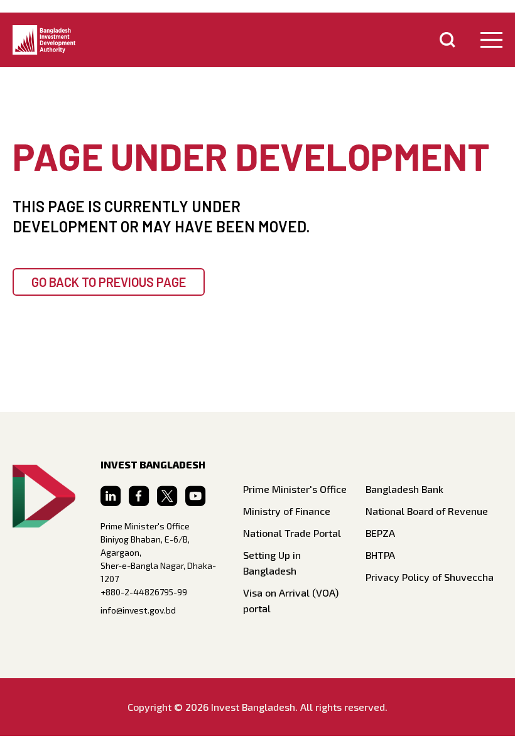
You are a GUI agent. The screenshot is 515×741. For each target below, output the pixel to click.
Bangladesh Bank (404, 489)
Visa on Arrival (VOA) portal (291, 600)
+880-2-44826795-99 (143, 592)
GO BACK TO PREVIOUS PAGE (108, 281)
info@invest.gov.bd (138, 610)
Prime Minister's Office (295, 489)
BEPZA (380, 533)
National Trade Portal (292, 533)
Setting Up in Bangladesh (272, 562)
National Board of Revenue (427, 511)
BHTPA (380, 555)
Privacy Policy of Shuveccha (430, 577)
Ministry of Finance (286, 511)
